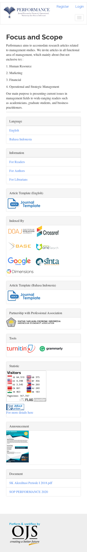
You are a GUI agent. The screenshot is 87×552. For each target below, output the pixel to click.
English (14, 130)
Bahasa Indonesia (20, 139)
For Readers (17, 162)
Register (62, 6)
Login (79, 6)
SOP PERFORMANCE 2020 (28, 491)
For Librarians (18, 179)
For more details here (19, 412)
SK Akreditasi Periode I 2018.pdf (30, 483)
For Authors (17, 170)
